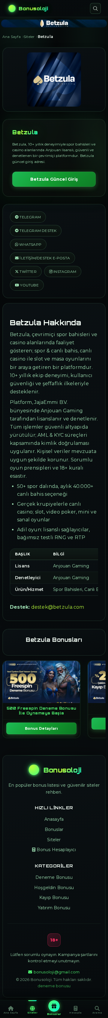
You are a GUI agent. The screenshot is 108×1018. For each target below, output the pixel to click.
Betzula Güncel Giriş (54, 179)
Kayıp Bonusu (54, 897)
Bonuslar (54, 829)
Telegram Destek (37, 230)
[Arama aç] (95, 8)
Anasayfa (54, 819)
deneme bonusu (54, 985)
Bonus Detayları (41, 728)
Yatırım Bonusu (54, 907)
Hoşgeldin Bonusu (54, 887)
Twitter (28, 271)
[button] (42, 258)
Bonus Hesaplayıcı (56, 849)
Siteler (54, 839)
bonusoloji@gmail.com (57, 972)
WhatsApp (29, 244)
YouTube (29, 285)
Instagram (64, 271)
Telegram (30, 217)
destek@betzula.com (57, 607)
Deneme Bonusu (54, 877)
